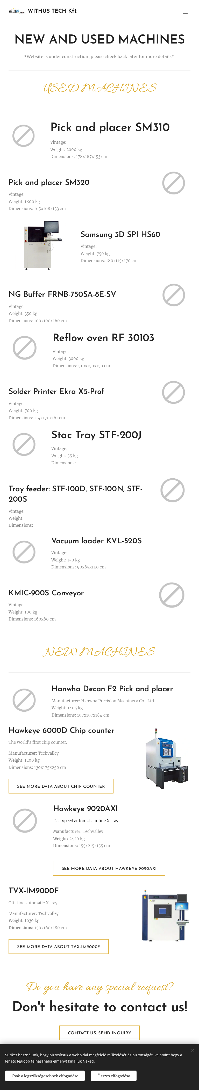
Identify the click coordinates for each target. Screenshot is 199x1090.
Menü (185, 11)
